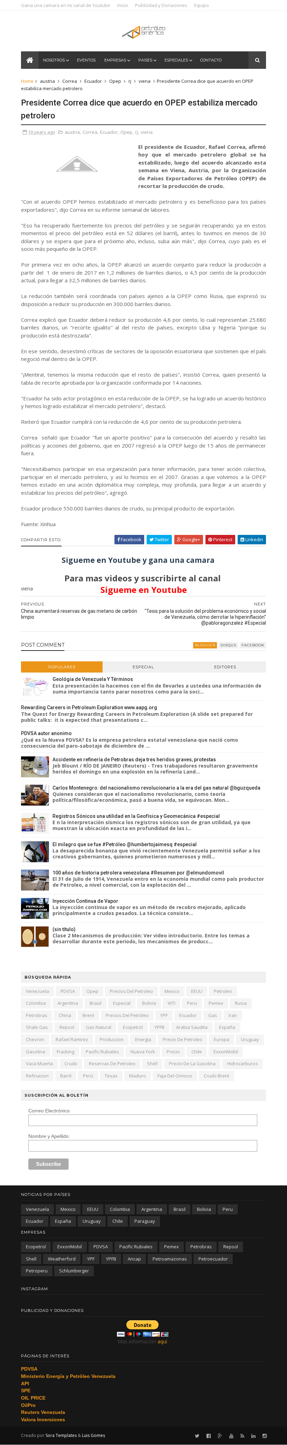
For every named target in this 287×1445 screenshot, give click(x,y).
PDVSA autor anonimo (46, 733)
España (227, 1027)
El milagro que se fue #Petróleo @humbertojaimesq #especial (124, 844)
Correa (69, 81)
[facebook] (208, 1436)
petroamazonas (170, 1259)
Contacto (211, 60)
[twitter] (197, 1436)
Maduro (137, 1076)
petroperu (37, 1271)
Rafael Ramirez (72, 1039)
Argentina (67, 1003)
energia (143, 1039)
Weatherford (62, 1259)
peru (192, 1003)
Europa (221, 1039)
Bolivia (149, 1003)
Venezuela (37, 991)
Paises (145, 60)
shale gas (37, 1027)
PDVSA (68, 991)
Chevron (35, 1039)
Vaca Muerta (39, 1063)
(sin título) (64, 929)
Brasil (96, 1003)
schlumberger (74, 1271)
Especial (143, 667)
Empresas (115, 60)
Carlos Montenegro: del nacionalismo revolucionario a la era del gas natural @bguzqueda (156, 788)
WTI (171, 1003)
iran (233, 1015)
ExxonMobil (226, 1051)
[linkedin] (253, 1436)
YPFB (159, 1027)
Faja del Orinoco (175, 1076)
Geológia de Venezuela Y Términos (92, 679)
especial (122, 1003)
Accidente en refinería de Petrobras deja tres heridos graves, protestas (134, 759)
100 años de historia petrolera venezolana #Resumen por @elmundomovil (138, 873)
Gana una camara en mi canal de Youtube (65, 5)
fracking (65, 1051)
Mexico (172, 991)
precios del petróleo (127, 1015)
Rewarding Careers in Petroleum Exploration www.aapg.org (89, 707)
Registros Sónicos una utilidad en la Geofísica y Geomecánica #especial (136, 816)
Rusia (241, 1003)
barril (65, 1076)
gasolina (35, 1051)
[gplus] (220, 1436)
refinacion (37, 1076)
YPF (164, 1015)
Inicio (122, 5)
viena (144, 81)
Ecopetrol (133, 1027)
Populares (62, 667)
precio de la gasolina (192, 1063)
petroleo (223, 991)
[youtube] (231, 1436)
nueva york (143, 1051)
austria (47, 81)
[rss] (242, 1436)
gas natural (98, 1027)
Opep (115, 81)
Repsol (66, 1027)
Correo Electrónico (49, 1110)
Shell (152, 1063)
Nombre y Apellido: (49, 1136)
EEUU (196, 991)
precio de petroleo (182, 1039)
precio (173, 1051)
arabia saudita (192, 1027)
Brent (88, 1015)
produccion (112, 1039)
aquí (162, 1341)
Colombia (36, 1003)
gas (212, 1015)
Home (27, 81)
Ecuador (93, 81)
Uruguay (250, 1039)
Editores (225, 667)
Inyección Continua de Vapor (85, 901)
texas (111, 1076)
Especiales (176, 60)
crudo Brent (216, 1076)
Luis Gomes (93, 1435)
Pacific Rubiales (102, 1051)
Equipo (201, 5)
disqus (228, 645)
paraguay (144, 1221)
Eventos (86, 60)
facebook (252, 645)
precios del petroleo (131, 991)
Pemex (216, 1003)
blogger (205, 645)
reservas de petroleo (112, 1063)
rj (129, 81)
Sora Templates (61, 1435)
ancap (134, 1259)
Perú (88, 1076)
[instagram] (264, 1436)
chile (196, 1051)
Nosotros (54, 60)
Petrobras (36, 1015)
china (65, 1015)
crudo (70, 1063)
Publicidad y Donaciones (161, 5)
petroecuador (213, 1259)
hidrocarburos (242, 1063)
